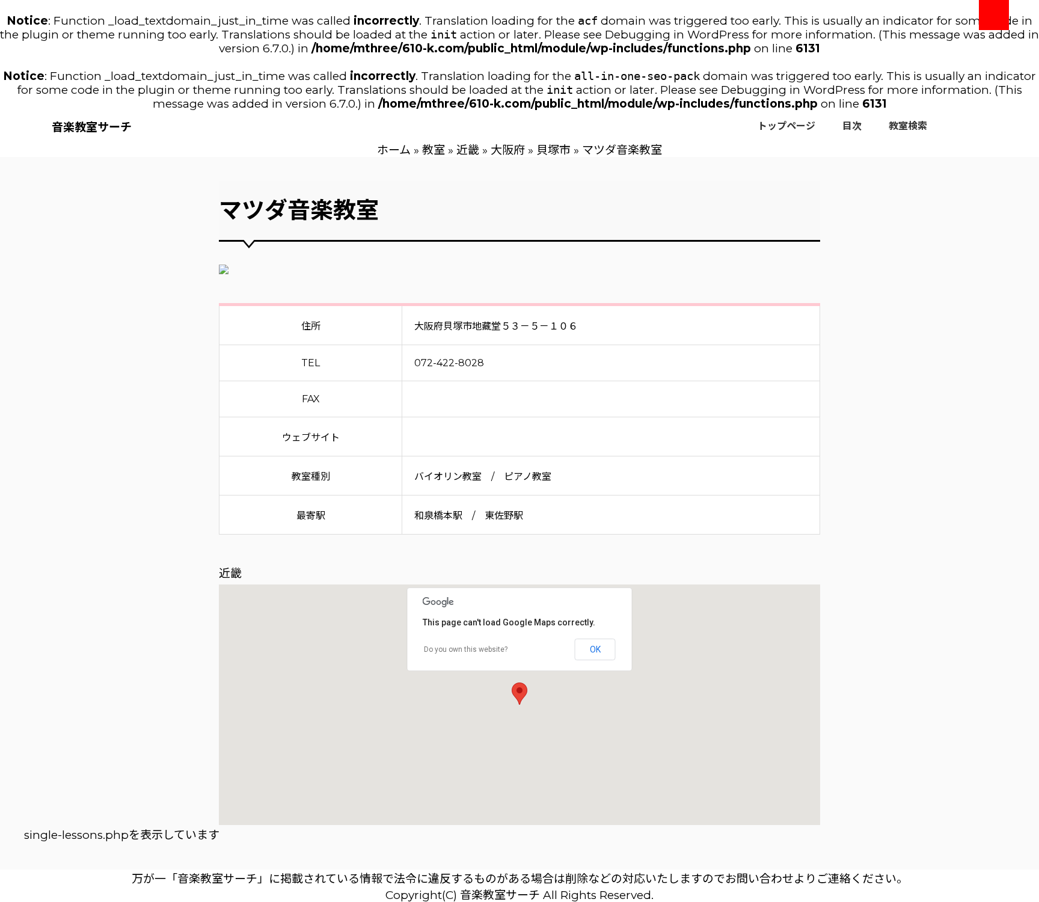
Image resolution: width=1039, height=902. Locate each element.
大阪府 (508, 150)
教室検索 (908, 126)
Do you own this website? (465, 649)
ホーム (394, 150)
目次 (852, 126)
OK (595, 649)
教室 (433, 150)
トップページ (786, 126)
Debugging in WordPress (677, 34)
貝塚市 (553, 150)
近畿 (467, 150)
